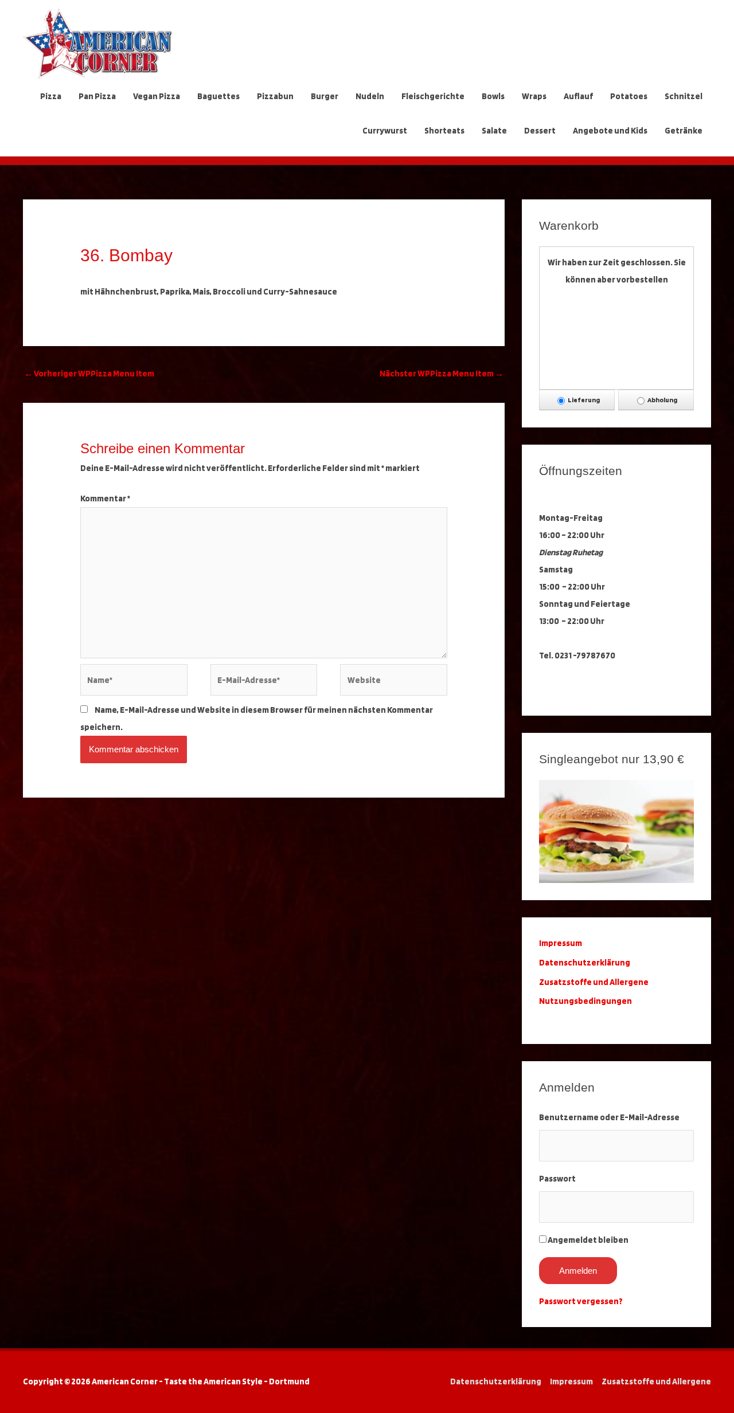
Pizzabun (275, 96)
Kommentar (105, 498)
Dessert (540, 130)
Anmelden (578, 1270)
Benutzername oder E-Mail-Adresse (609, 1117)
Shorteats (444, 130)
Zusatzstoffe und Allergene (594, 982)
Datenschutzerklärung (586, 962)
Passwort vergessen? (581, 1301)
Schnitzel (683, 96)
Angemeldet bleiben (588, 1240)
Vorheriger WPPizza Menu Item (89, 373)
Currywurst (384, 130)
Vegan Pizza (156, 96)
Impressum (571, 1381)
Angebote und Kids (610, 130)
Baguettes (218, 96)
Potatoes (628, 96)
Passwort (557, 1178)
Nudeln (370, 96)
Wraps (534, 96)
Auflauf (578, 96)
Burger (324, 96)
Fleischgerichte (432, 96)
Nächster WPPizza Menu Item (441, 373)
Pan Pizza (97, 96)
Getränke (683, 130)
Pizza (50, 96)
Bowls (493, 96)
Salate (494, 130)
